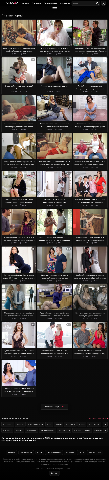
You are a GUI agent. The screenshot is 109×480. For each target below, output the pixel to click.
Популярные (50, 3)
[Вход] (103, 3)
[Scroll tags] (105, 424)
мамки (20, 430)
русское (8, 430)
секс (83, 424)
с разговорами (48, 430)
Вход (39, 453)
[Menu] (54, 9)
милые (21, 424)
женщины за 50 (36, 424)
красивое (32, 430)
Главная (11, 453)
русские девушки (83, 430)
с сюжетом (65, 430)
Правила (70, 453)
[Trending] (98, 3)
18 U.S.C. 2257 (95, 453)
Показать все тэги (97, 419)
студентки (95, 424)
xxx (50, 424)
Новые (25, 3)
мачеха (99, 430)
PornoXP (50, 469)
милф (59, 424)
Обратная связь (54, 453)
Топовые (36, 3)
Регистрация (26, 453)
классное (8, 424)
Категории (65, 3)
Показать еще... (52, 406)
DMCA (81, 453)
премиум (71, 424)
